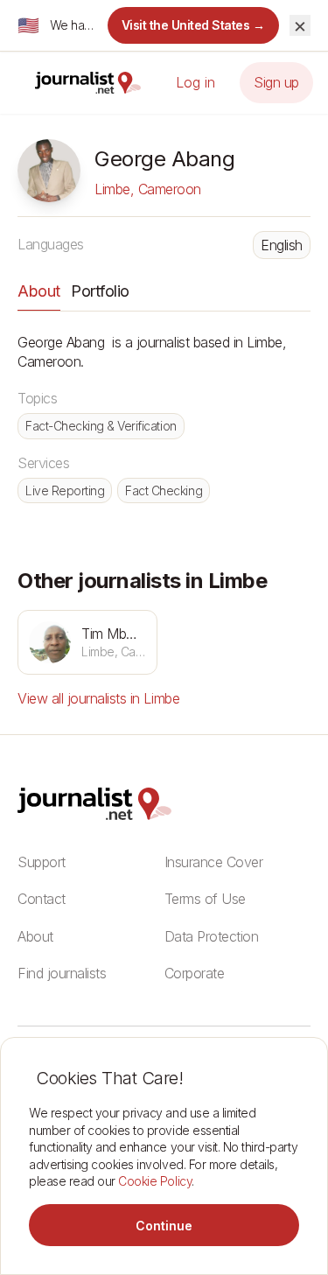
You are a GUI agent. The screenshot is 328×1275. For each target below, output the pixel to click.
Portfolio (100, 291)
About (38, 291)
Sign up (276, 82)
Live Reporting (64, 490)
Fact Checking (163, 490)
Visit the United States (194, 25)
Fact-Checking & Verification (101, 425)
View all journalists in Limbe (98, 698)
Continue (164, 1225)
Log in (195, 82)
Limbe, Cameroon (147, 189)
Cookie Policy (155, 1180)
